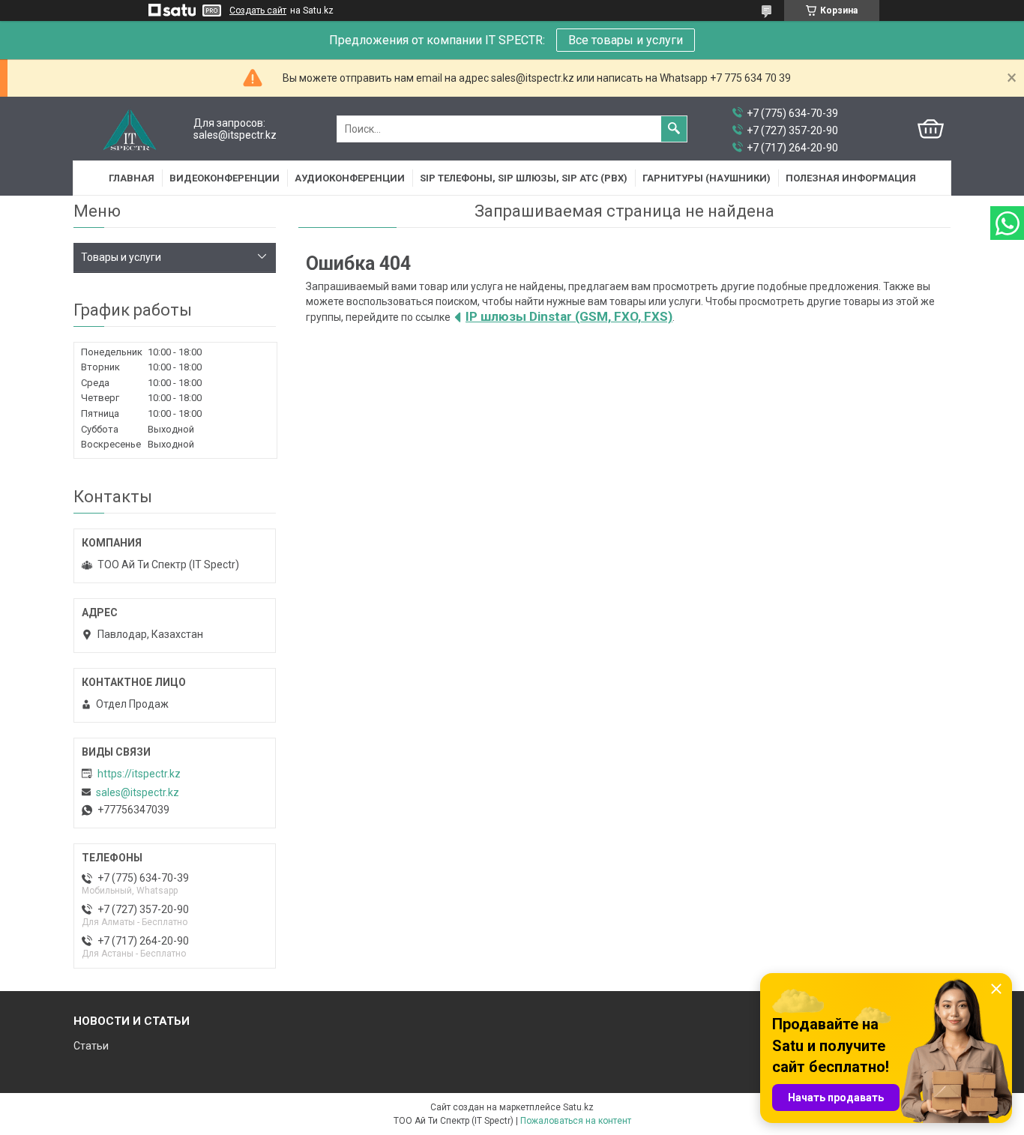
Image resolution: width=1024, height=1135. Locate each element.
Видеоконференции (224, 178)
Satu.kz (578, 1107)
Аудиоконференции (350, 178)
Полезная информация (851, 178)
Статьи (91, 1046)
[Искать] (674, 129)
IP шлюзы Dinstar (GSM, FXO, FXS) (569, 316)
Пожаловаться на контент (575, 1121)
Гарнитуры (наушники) (706, 178)
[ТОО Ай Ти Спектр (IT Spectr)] (130, 129)
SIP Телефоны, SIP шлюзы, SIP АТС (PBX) (523, 178)
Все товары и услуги (625, 40)
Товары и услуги (121, 257)
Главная (131, 178)
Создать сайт (257, 10)
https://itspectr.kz (139, 774)
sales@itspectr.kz (137, 792)
